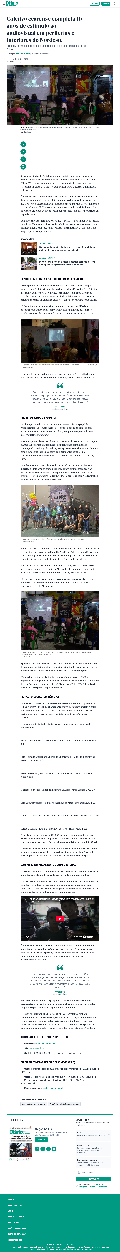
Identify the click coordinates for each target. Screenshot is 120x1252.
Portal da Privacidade (17, 1234)
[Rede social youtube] (54, 1149)
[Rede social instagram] (37, 1149)
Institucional (13, 1223)
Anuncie (11, 1199)
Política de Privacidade (98, 1187)
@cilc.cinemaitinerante (53, 1088)
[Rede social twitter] (48, 1149)
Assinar (41, 1139)
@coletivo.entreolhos (45, 1043)
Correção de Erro (15, 1240)
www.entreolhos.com (39, 1048)
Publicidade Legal (15, 1205)
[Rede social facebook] (42, 1149)
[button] (3, 3)
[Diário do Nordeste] (12, 3)
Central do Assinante (17, 1217)
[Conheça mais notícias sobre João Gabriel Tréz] (29, 248)
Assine (10, 1211)
